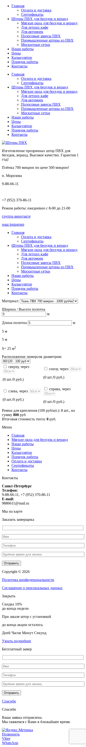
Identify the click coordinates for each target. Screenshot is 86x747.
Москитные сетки (35, 45)
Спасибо (9, 701)
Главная (17, 6)
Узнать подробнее (16, 641)
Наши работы (22, 49)
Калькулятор (21, 57)
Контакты (19, 66)
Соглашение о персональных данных (32, 588)
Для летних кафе (34, 27)
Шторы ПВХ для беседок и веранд (39, 19)
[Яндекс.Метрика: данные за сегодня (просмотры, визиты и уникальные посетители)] (17, 730)
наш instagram (13, 224)
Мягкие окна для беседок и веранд (49, 23)
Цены (16, 53)
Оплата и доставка (36, 10)
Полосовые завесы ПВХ (41, 36)
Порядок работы (24, 62)
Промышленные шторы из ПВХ (47, 40)
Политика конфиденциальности (28, 580)
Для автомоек (32, 32)
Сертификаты (32, 14)
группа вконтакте (16, 216)
